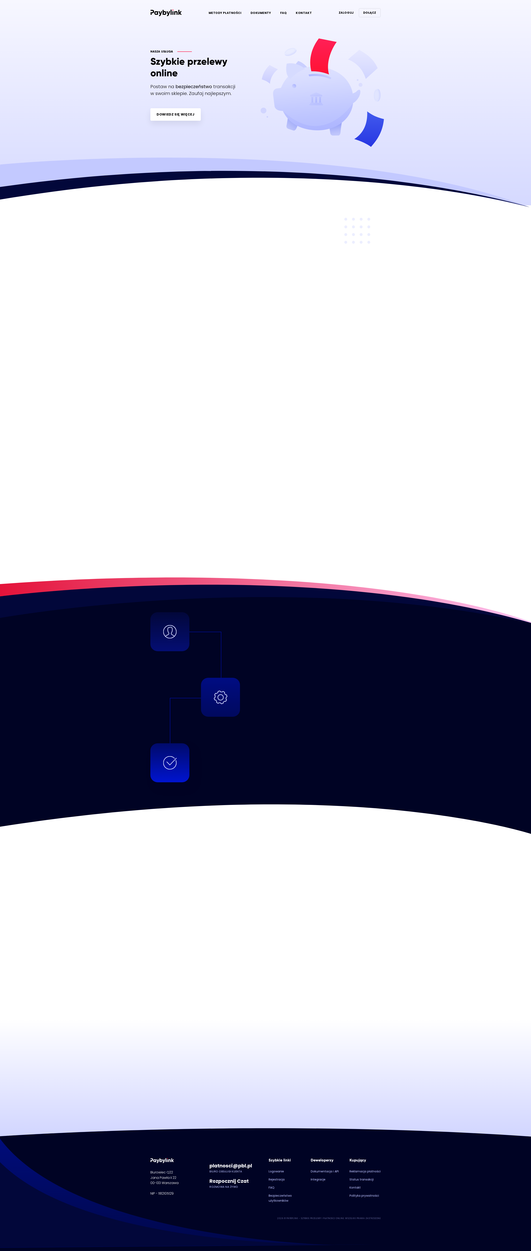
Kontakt (304, 13)
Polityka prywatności (364, 1196)
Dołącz (369, 13)
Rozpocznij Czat (229, 1181)
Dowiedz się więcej (176, 114)
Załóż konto (265, 1048)
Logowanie (276, 1171)
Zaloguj (346, 13)
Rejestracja (277, 1179)
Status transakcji (362, 1179)
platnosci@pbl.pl (230, 1165)
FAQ (283, 13)
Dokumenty (261, 13)
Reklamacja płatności (365, 1171)
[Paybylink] (166, 13)
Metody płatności (225, 13)
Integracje (318, 1179)
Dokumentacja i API (325, 1171)
